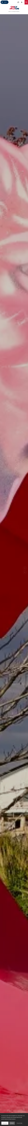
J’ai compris (5, 1123)
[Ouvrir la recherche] (26, 2)
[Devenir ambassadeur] (21, 2)
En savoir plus (19, 1123)
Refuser (12, 1123)
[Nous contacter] (18, 2)
